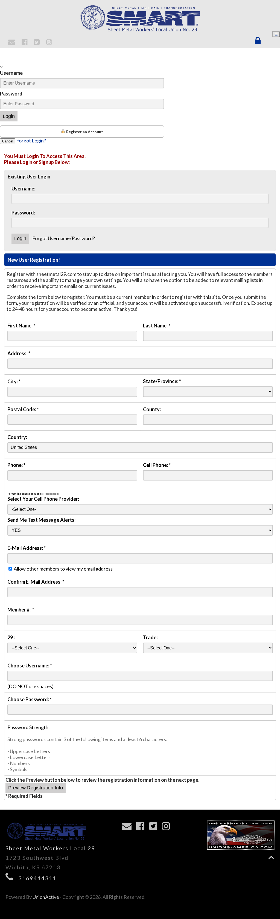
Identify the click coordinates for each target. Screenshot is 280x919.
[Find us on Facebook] (25, 43)
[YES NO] (140, 530)
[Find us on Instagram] (50, 43)
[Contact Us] (12, 43)
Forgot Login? (31, 141)
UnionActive (46, 897)
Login (9, 116)
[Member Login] (259, 40)
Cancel (7, 141)
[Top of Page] (271, 857)
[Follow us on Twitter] (37, 43)
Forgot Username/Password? (63, 238)
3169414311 (37, 878)
